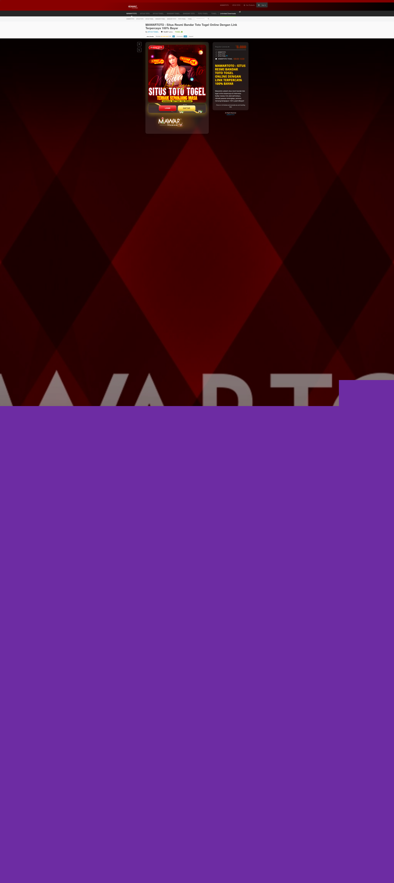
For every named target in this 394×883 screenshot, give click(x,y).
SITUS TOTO (145, 13)
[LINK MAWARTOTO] (177, 74)
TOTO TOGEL (203, 13)
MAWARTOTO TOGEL (231, 59)
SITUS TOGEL (158, 13)
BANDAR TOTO (189, 13)
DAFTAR (186, 108)
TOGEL (214, 13)
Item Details (150, 36)
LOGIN (167, 108)
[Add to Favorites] (139, 44)
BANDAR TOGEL (173, 13)
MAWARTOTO (131, 13)
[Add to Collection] (139, 50)
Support (191, 36)
